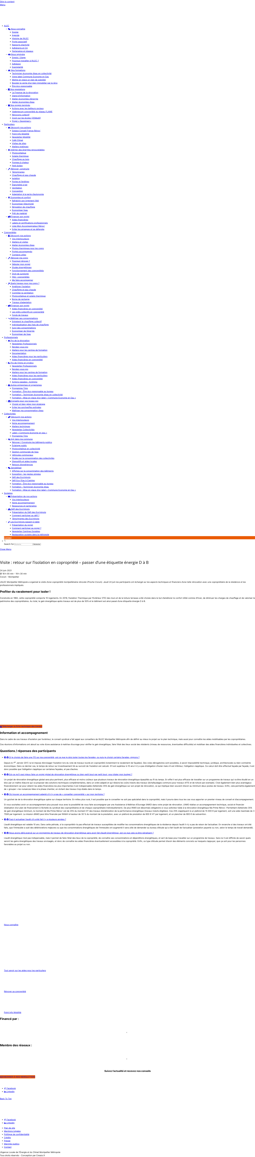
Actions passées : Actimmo (24, 382)
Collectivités (10, 413)
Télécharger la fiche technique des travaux (22, 726)
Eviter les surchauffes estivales (26, 407)
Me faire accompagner (22, 280)
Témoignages (18, 172)
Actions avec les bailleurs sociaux (28, 108)
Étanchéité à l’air (19, 185)
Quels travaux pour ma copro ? (24, 283)
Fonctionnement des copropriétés (28, 270)
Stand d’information (21, 96)
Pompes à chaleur (20, 162)
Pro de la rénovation (20, 340)
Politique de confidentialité (16, 1134)
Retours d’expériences (22, 464)
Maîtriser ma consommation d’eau (27, 410)
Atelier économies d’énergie (25, 99)
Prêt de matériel (19, 213)
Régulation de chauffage (23, 207)
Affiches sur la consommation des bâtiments (33, 471)
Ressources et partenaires (24, 506)
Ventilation (17, 188)
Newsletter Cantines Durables (26, 531)
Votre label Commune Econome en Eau (30, 76)
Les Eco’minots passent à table (25, 522)
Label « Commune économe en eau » (29, 433)
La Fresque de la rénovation (25, 92)
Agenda (15, 35)
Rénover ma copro (19, 258)
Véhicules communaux (22, 455)
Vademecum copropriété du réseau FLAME (32, 111)
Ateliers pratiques (20, 146)
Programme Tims (20, 388)
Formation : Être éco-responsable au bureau (32, 391)
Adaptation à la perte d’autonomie (28, 194)
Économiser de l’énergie (23, 331)
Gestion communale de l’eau (25, 452)
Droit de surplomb (20, 274)
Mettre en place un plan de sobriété (29, 80)
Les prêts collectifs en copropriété (28, 312)
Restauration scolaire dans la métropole (30, 534)
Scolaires (8, 493)
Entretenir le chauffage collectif (27, 321)
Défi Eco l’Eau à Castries (23, 480)
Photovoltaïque (19, 153)
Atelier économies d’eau (23, 102)
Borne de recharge (20, 299)
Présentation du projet (22, 525)
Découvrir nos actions (20, 127)
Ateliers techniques (21, 426)
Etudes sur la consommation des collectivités (33, 458)
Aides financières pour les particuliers (29, 356)
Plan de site (9, 1128)
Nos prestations (17, 89)
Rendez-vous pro (20, 347)
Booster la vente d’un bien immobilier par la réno (34, 83)
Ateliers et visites (20, 242)
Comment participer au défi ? (25, 515)
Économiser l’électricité (23, 204)
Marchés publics (11, 1144)
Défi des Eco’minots (21, 477)
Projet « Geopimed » (21, 121)
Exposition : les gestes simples (26, 474)
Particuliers (9, 124)
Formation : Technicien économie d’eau (30, 487)
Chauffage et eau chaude (24, 175)
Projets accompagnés (22, 251)
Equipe (15, 32)
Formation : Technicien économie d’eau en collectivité (37, 394)
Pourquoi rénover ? (21, 261)
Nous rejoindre (17, 54)
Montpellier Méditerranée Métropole (20, 1036)
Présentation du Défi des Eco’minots (29, 512)
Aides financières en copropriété (27, 309)
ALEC (6, 26)
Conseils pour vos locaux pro (24, 401)
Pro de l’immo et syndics (21, 363)
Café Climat (17, 140)
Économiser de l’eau (21, 334)
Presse (7, 1141)
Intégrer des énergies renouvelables (27, 150)
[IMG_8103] (15, 904)
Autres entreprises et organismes (26, 385)
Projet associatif (19, 41)
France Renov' (8, 1062)
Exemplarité (17, 67)
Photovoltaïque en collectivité (26, 448)
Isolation (16, 178)
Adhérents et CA (20, 48)
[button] (5, 541)
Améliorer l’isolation (21, 286)
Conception (17, 191)
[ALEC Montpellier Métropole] (6, 20)
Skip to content (7, 1)
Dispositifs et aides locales (24, 461)
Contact (7, 538)
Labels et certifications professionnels (30, 223)
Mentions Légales (12, 1131)
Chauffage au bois (20, 159)
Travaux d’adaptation (21, 302)
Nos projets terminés (20, 105)
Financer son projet (19, 216)
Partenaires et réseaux (22, 51)
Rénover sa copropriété (15, 991)
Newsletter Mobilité (21, 137)
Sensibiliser (16, 468)
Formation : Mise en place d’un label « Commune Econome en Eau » (44, 398)
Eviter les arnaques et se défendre (28, 229)
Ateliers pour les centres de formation (29, 350)
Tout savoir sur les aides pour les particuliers (25, 970)
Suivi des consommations (24, 328)
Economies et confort (20, 197)
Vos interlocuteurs (20, 239)
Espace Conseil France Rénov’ (26, 130)
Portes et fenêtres (20, 181)
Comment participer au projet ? (26, 528)
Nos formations (17, 70)
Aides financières (20, 220)
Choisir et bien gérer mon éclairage (28, 404)
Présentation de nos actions (23, 496)
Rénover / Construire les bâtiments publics (32, 442)
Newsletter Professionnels (24, 344)
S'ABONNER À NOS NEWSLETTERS (18, 1077)
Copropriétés (10, 232)
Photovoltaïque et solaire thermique (29, 296)
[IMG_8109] (15, 883)
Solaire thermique (20, 156)
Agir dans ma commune (21, 439)
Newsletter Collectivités (23, 429)
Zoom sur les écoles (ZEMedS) (26, 118)
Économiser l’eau (20, 210)
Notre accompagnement (23, 423)
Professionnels (11, 337)
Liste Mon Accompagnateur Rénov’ (28, 226)
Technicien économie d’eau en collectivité (31, 73)
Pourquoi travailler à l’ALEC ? (25, 61)
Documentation (19, 353)
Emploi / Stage (19, 57)
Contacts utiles (19, 255)
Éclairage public (19, 445)
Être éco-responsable (22, 86)
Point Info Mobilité (20, 134)
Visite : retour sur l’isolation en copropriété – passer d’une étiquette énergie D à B (74, 562)
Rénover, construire (19, 169)
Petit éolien (17, 165)
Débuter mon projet (21, 264)
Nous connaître (17, 29)
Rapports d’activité (20, 45)
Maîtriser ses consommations (24, 318)
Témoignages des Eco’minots (25, 518)
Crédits (7, 1137)
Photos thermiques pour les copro (28, 248)
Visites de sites (19, 143)
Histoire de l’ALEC (20, 38)
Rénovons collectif (20, 115)
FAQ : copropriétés (20, 277)
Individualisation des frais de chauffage (30, 324)
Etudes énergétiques (21, 267)
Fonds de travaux (20, 315)
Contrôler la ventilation (22, 293)
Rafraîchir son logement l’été (25, 200)
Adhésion (16, 64)
